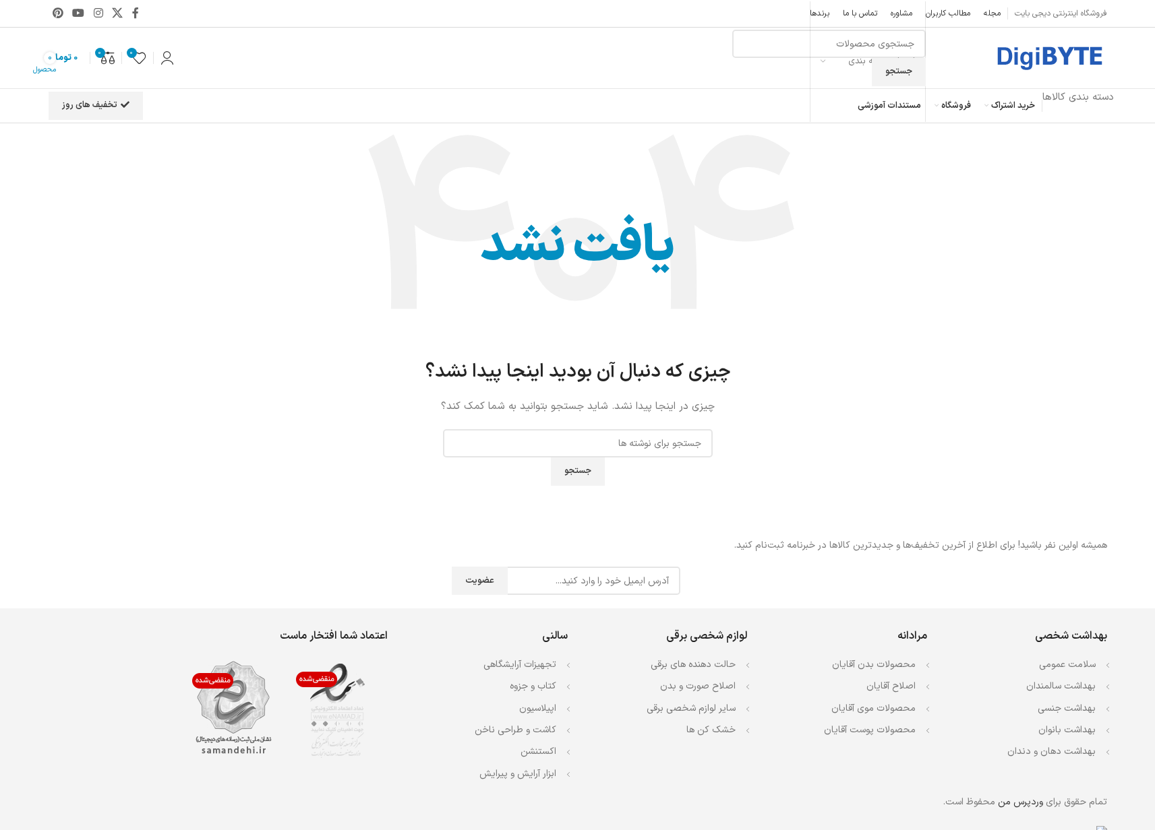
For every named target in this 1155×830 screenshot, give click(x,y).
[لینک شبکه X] (117, 13)
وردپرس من (1020, 802)
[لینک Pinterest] (58, 13)
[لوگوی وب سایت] (1048, 58)
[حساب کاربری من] (167, 57)
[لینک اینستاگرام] (98, 13)
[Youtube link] (78, 13)
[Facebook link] (135, 13)
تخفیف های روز (89, 105)
